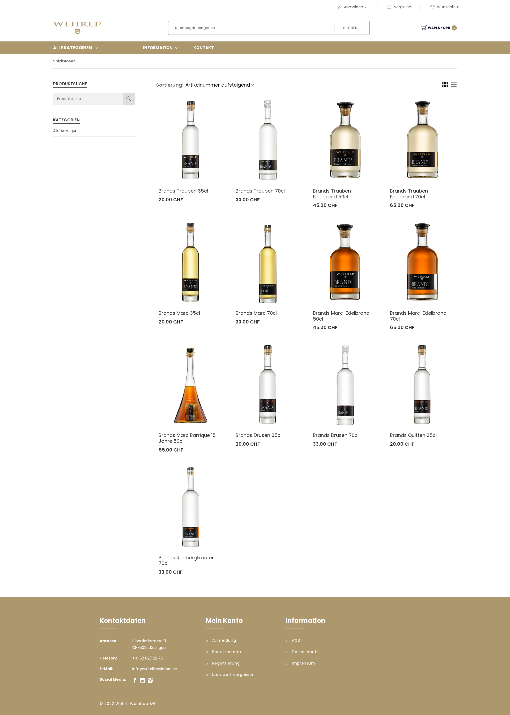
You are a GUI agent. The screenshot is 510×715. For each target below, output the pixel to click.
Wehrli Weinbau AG (135, 703)
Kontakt (203, 47)
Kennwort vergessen (233, 674)
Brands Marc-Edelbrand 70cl (418, 316)
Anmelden (353, 7)
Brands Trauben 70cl (260, 191)
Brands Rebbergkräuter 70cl (186, 560)
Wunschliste (448, 7)
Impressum (303, 663)
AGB (296, 640)
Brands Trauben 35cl (183, 191)
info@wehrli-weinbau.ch (154, 668)
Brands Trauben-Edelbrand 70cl (410, 194)
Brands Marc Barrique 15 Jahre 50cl (187, 438)
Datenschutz (305, 651)
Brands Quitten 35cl (413, 435)
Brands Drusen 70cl (336, 435)
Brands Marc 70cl (256, 313)
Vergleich (402, 7)
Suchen (350, 27)
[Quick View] (211, 172)
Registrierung (226, 663)
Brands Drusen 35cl (259, 435)
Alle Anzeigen (65, 131)
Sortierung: (169, 85)
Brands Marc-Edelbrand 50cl (341, 316)
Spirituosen (64, 61)
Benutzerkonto (227, 651)
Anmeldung (224, 640)
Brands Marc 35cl (179, 313)
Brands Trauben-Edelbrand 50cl (333, 194)
